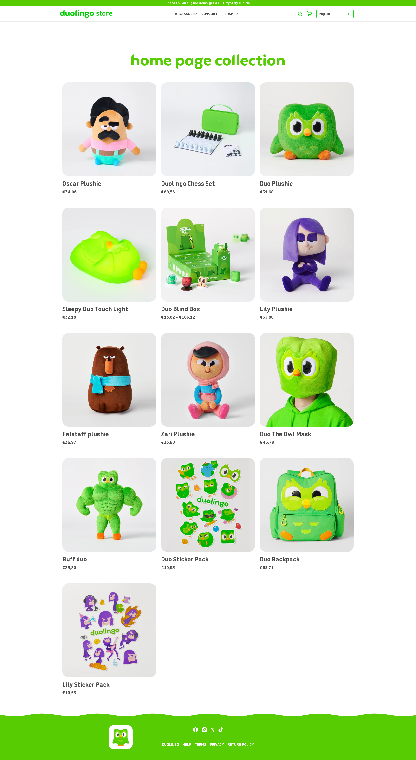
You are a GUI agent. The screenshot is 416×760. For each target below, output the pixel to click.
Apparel (210, 14)
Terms (200, 744)
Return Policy (241, 744)
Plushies (230, 14)
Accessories (186, 14)
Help (187, 744)
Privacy (217, 744)
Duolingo (170, 744)
